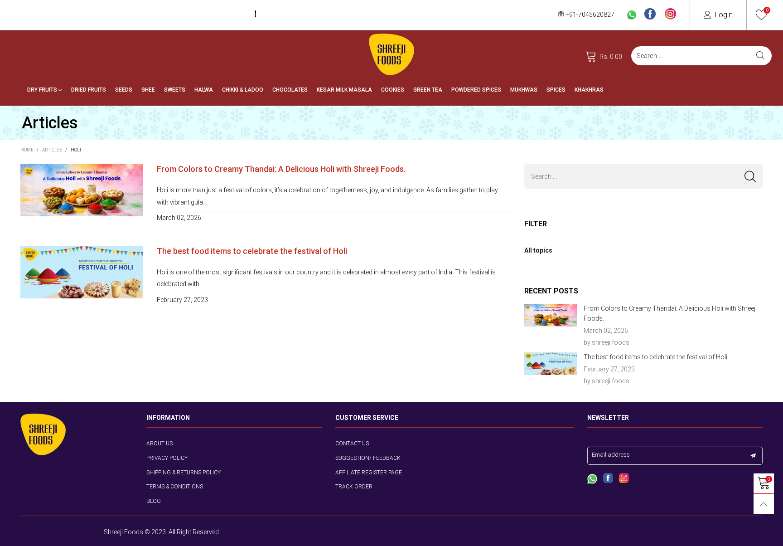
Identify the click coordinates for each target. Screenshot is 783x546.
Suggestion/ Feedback (368, 458)
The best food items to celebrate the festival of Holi (252, 251)
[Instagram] (670, 14)
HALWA (203, 90)
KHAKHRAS (589, 90)
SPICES (556, 90)
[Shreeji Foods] (391, 54)
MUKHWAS (523, 90)
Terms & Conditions (174, 486)
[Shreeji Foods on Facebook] (608, 479)
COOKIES (392, 90)
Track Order (353, 486)
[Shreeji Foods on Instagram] (624, 479)
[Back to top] (764, 504)
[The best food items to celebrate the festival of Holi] (550, 363)
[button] (750, 176)
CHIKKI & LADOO (242, 90)
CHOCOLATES (290, 90)
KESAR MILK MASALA (344, 90)
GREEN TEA (427, 90)
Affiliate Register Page (368, 472)
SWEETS (174, 90)
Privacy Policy (167, 458)
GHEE (148, 90)
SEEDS (123, 90)
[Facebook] (650, 14)
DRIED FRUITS (88, 90)
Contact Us (352, 443)
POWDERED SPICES (476, 90)
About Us (159, 443)
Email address (611, 454)
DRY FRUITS (42, 90)
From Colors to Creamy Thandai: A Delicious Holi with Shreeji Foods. (281, 169)
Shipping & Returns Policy (183, 472)
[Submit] (760, 56)
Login (724, 14)
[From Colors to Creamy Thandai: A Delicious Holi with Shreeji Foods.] (550, 315)
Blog (153, 501)
